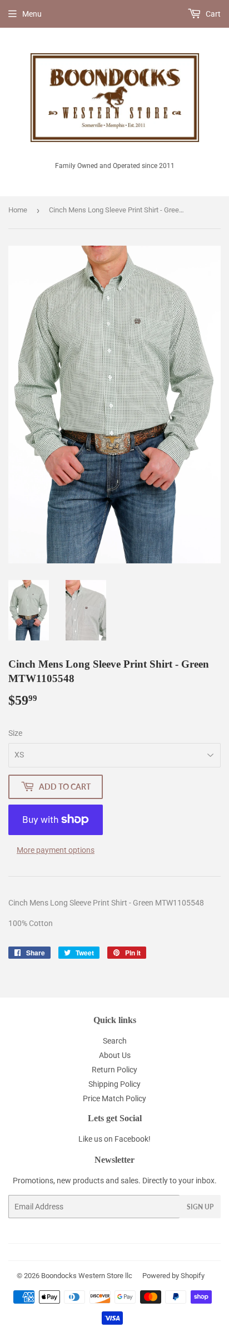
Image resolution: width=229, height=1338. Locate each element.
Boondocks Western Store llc (86, 1275)
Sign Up (200, 1207)
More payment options (55, 850)
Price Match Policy (114, 1098)
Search (115, 1040)
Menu (32, 13)
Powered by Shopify (173, 1275)
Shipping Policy (114, 1084)
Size (15, 733)
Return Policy (114, 1069)
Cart (212, 13)
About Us (115, 1055)
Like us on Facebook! (114, 1138)
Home (17, 210)
